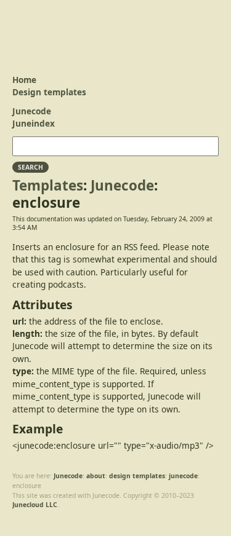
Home (24, 79)
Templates (47, 185)
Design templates (49, 92)
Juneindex (33, 123)
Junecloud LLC (34, 504)
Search (30, 167)
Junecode (52, 30)
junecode (183, 475)
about (95, 475)
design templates (137, 475)
